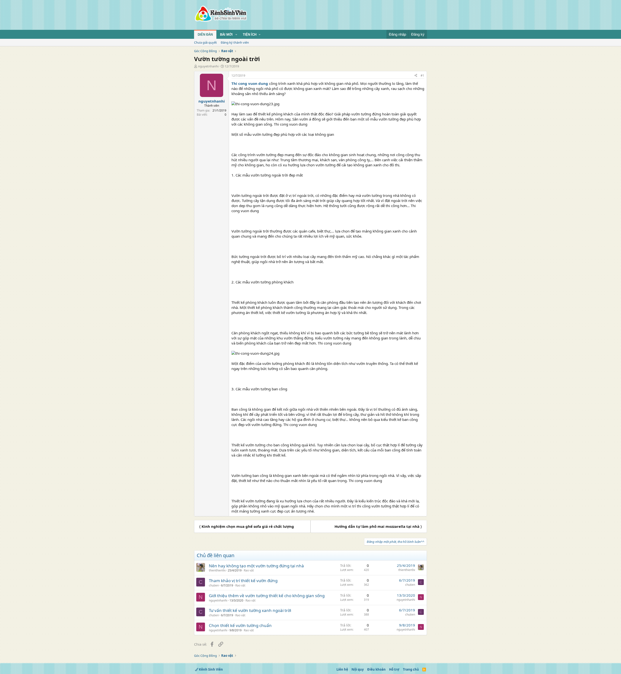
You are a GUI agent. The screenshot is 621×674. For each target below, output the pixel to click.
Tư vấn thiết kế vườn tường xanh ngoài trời (250, 610)
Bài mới (226, 34)
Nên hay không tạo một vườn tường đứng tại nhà (256, 566)
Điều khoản (376, 669)
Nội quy (357, 669)
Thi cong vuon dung (249, 83)
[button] (236, 35)
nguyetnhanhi (208, 66)
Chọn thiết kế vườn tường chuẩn (240, 625)
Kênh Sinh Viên (210, 669)
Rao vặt (249, 570)
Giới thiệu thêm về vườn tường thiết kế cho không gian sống (267, 595)
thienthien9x (217, 570)
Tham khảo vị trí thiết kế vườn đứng (243, 580)
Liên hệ (342, 669)
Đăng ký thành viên (235, 42)
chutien (214, 585)
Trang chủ (411, 669)
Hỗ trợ (394, 669)
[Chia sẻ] (416, 76)
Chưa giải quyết (205, 42)
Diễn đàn (205, 34)
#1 (422, 75)
